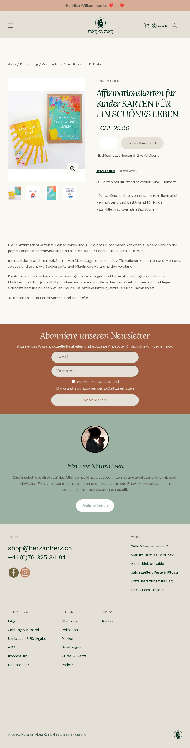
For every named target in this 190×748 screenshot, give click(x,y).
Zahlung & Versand (23, 630)
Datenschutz (18, 665)
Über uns (69, 621)
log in (159, 25)
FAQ (11, 621)
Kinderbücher (50, 64)
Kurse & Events (74, 656)
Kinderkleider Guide (147, 563)
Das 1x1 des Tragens (147, 590)
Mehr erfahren (95, 505)
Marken (68, 638)
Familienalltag (29, 64)
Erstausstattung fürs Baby (152, 581)
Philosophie (71, 630)
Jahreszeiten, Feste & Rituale (154, 572)
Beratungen (71, 647)
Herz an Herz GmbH (38, 734)
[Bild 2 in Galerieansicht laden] (33, 193)
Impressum (17, 656)
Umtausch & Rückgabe (27, 638)
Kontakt (108, 621)
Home (12, 64)
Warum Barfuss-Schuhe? (152, 555)
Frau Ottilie (108, 81)
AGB (11, 647)
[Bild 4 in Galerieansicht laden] (69, 193)
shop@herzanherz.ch (40, 548)
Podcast (68, 665)
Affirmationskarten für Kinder (82, 64)
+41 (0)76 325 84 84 (37, 557)
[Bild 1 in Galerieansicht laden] (14, 193)
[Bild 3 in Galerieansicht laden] (51, 193)
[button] (10, 25)
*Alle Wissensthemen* (149, 546)
